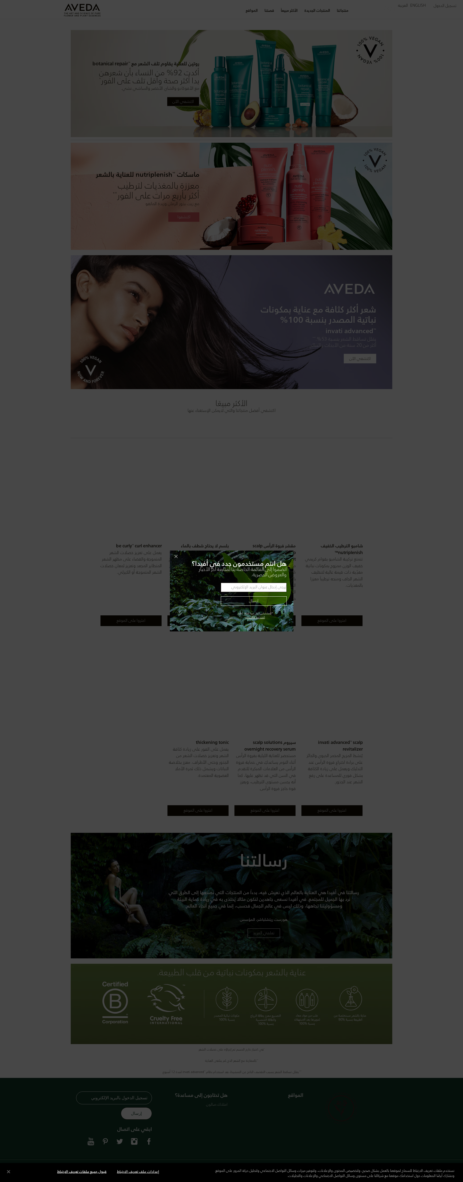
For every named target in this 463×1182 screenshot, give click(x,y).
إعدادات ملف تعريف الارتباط (138, 1172)
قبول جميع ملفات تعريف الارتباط (81, 1172)
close (231, 556)
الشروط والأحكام (255, 617)
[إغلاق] (8, 1171)
